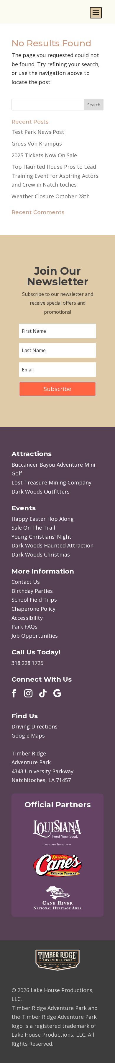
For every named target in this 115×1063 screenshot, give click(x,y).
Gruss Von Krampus (37, 143)
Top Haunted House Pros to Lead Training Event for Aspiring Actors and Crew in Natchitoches (55, 175)
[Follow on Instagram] (28, 693)
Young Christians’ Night (41, 536)
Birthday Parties (32, 590)
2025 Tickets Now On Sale (44, 155)
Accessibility (27, 617)
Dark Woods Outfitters (41, 491)
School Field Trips (34, 599)
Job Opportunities (35, 635)
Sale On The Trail (33, 527)
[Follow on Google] (57, 693)
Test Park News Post (38, 131)
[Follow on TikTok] (42, 693)
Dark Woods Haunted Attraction (52, 545)
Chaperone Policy (33, 608)
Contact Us (26, 581)
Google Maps (28, 735)
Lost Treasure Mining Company (51, 482)
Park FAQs (24, 626)
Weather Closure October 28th (51, 196)
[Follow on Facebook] (14, 693)
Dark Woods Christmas (41, 554)
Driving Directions (35, 726)
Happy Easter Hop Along (43, 518)
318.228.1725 (27, 662)
